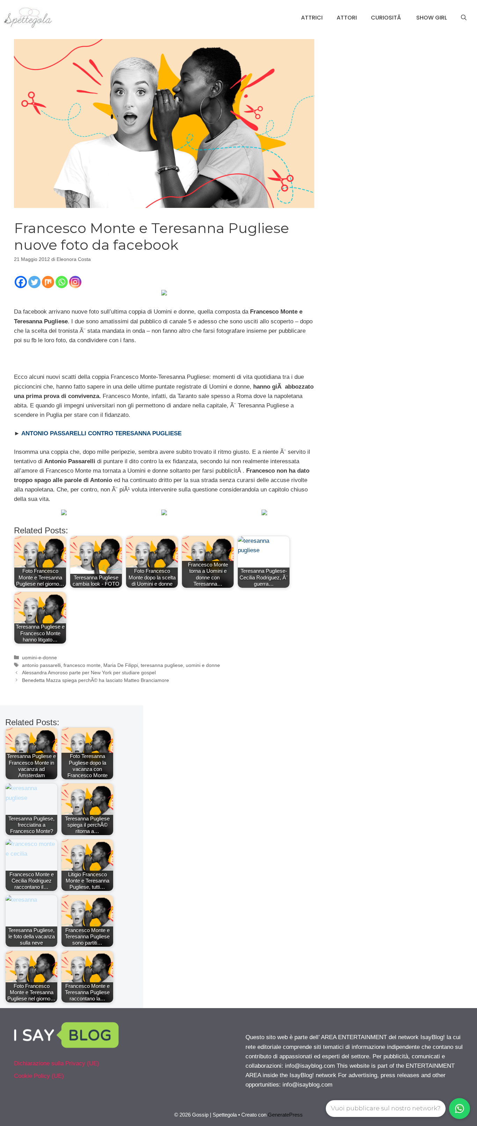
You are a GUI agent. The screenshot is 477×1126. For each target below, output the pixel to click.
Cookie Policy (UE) (39, 1076)
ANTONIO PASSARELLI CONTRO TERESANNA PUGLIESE (101, 433)
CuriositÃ (386, 18)
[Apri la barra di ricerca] (464, 18)
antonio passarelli (41, 665)
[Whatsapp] (62, 282)
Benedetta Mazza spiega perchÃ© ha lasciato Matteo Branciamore (95, 680)
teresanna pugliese (162, 665)
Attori (347, 18)
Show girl (431, 18)
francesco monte (82, 665)
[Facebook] (21, 282)
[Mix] (48, 282)
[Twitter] (34, 282)
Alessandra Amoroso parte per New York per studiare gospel (89, 672)
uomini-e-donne (39, 657)
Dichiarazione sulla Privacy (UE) (56, 1063)
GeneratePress (285, 1115)
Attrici (312, 18)
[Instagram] (75, 282)
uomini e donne (203, 665)
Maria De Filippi (120, 665)
